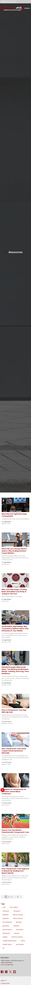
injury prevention (7, 929)
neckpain (5, 937)
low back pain (6, 933)
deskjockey (6, 914)
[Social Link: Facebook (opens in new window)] (2, 972)
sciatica (23, 940)
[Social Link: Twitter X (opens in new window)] (10, 972)
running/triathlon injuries (9, 940)
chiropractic (6, 911)
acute (4, 907)
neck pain (16, 933)
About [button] (3, 980)
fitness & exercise (18, 918)
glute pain (19, 922)
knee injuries (19, 929)
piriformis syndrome (17, 937)
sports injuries (20, 944)
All (3, 948)
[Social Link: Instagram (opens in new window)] (6, 972)
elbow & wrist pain (18, 914)
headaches (16, 926)
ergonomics (6, 918)
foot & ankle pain (7, 922)
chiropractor (16, 911)
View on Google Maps (7, 964)
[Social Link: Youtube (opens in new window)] (14, 972)
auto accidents (14, 907)
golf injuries (6, 926)
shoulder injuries (7, 944)
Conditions (5, 983)
